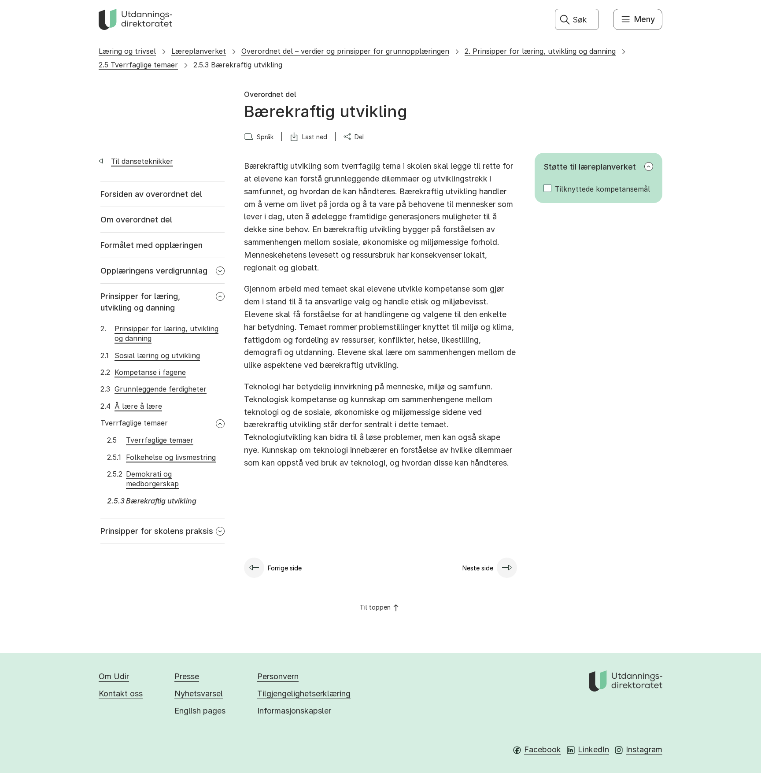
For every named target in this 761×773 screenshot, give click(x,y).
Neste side (477, 568)
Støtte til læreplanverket (590, 166)
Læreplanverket (198, 51)
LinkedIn (593, 749)
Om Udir (114, 676)
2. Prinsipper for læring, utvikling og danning (540, 51)
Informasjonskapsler (294, 710)
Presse (186, 676)
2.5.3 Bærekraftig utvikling (237, 64)
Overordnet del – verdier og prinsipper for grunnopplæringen (345, 51)
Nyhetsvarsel (198, 693)
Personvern (278, 676)
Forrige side (285, 568)
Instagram (644, 749)
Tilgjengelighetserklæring (304, 693)
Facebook (542, 749)
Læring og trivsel (127, 51)
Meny (644, 19)
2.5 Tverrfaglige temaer (138, 64)
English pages (199, 710)
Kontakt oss (121, 693)
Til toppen (375, 607)
